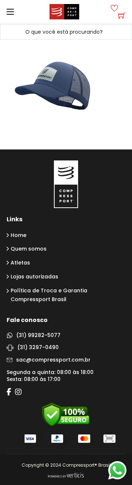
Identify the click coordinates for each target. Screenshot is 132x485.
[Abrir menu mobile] (10, 12)
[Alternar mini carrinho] (121, 15)
